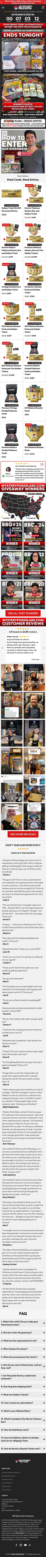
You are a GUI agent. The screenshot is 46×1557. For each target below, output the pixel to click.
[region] (23, 648)
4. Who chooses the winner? (23, 1349)
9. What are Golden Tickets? (23, 1394)
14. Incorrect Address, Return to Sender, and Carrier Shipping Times (23, 1439)
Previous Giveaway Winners (11, 1472)
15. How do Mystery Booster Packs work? (23, 1448)
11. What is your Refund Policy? (23, 1411)
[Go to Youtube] (25, 1545)
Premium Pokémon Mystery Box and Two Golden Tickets (34, 250)
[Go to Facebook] (16, 1545)
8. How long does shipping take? (23, 1386)
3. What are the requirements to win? (23, 1341)
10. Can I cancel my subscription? (23, 1403)
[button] (2, 648)
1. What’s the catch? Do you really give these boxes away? (23, 1323)
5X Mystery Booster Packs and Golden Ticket (33, 290)
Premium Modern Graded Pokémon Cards (9, 450)
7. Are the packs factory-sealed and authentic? (23, 1377)
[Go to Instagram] (20, 1545)
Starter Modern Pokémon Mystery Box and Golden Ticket (11, 250)
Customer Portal (7, 1479)
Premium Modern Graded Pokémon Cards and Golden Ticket (32, 370)
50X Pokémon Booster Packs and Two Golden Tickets (11, 368)
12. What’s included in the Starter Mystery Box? (23, 1420)
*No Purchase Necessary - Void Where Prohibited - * (23, 117)
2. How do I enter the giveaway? (23, 1332)
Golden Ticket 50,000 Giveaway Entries (11, 209)
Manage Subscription (8, 1476)
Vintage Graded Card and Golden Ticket (11, 288)
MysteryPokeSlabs (17, 1554)
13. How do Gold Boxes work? (23, 1430)
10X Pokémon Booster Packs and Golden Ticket (11, 329)
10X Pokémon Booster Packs (34, 448)
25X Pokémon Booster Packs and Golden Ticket (34, 329)
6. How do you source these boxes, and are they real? (23, 1366)
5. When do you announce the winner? (23, 1357)
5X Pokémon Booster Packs (34, 409)
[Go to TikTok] (30, 1545)
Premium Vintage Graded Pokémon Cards (9, 411)
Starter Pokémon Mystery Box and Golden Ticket (32, 211)
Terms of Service (7, 1483)
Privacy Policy (6, 1490)
